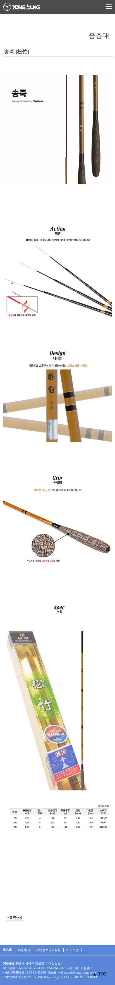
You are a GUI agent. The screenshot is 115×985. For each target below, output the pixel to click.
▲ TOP (99, 974)
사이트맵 (72, 950)
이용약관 (24, 950)
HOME (7, 949)
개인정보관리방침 (48, 950)
